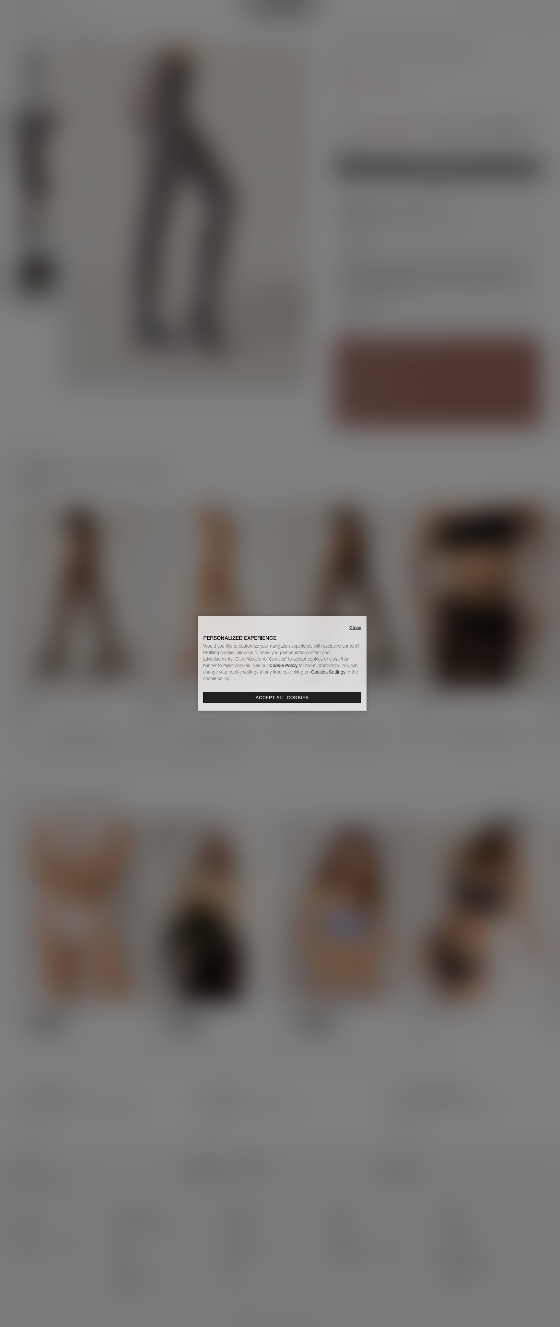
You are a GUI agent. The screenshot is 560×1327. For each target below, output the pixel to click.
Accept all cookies (282, 697)
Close (355, 627)
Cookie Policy (283, 665)
